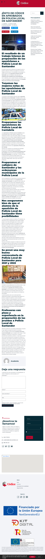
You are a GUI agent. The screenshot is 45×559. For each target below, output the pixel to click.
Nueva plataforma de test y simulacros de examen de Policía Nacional (36, 32)
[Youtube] (12, 446)
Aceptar (32, 556)
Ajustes (39, 556)
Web (3, 397)
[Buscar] (41, 13)
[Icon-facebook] (3, 446)
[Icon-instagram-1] (9, 446)
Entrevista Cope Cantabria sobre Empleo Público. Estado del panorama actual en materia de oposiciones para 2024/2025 (37, 52)
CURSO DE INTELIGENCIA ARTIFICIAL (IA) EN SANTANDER (36, 37)
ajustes (5, 557)
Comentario (4, 375)
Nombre (4, 389)
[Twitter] (6, 446)
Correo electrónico (6, 393)
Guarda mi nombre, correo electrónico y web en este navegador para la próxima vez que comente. (12, 403)
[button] (2, 2)
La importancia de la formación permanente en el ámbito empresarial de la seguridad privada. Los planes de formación (37, 44)
